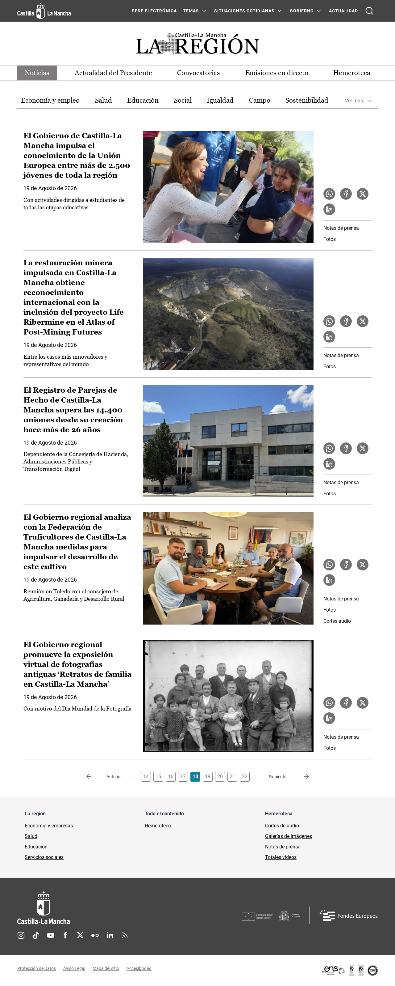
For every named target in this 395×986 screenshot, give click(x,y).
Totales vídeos (281, 857)
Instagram (21, 935)
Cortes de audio (282, 826)
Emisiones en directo (276, 73)
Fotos (329, 239)
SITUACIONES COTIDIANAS (244, 10)
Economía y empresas (49, 826)
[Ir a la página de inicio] (44, 11)
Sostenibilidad (306, 100)
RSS (124, 935)
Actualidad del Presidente (113, 73)
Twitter (80, 935)
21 (232, 776)
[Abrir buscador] (369, 10)
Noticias (37, 73)
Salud (103, 100)
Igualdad (220, 100)
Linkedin (109, 935)
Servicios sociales (44, 857)
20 (220, 776)
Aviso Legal (74, 968)
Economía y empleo (50, 100)
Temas (191, 10)
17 (183, 776)
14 (146, 776)
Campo (259, 100)
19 (207, 776)
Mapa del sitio (106, 968)
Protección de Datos (36, 968)
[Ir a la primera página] (93, 777)
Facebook (65, 935)
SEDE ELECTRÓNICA (154, 10)
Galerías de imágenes (288, 836)
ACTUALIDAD (343, 10)
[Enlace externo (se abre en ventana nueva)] (349, 970)
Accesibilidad (139, 968)
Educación (143, 100)
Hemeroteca (351, 73)
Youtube (50, 935)
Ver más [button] (354, 101)
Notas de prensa (341, 228)
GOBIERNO (302, 10)
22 (244, 776)
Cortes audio (337, 621)
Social (183, 100)
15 (158, 776)
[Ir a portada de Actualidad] (197, 46)
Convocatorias (198, 73)
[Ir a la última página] (301, 777)
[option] (50, 100)
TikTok (35, 935)
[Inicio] (101, 907)
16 (170, 776)
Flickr (95, 935)
